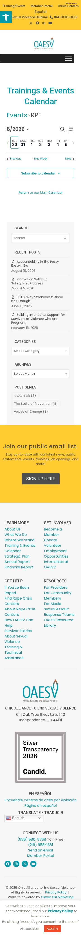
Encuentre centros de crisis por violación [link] (40, 800)
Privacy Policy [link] (55, 892)
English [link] (17, 818)
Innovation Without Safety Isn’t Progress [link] (29, 281)
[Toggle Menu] (68, 59)
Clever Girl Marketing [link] (57, 897)
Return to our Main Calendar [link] (40, 192)
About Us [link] (12, 529)
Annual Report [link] (17, 561)
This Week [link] (40, 158)
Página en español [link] (40, 805)
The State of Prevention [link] (36, 403)
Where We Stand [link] (19, 540)
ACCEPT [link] (52, 929)
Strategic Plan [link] (16, 556)
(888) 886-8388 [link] (32, 839)
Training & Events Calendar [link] (19, 548)
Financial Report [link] (18, 567)
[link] (6, 17)
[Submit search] (65, 238)
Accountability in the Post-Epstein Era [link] (35, 263)
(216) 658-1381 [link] (40, 844)
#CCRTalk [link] (25, 395)
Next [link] (68, 158)
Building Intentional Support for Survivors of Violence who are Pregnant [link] (38, 318)
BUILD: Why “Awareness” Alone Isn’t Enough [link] (37, 299)
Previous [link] (15, 158)
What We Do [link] (15, 534)
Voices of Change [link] (31, 411)
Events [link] (17, 115)
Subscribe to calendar (38, 173)
